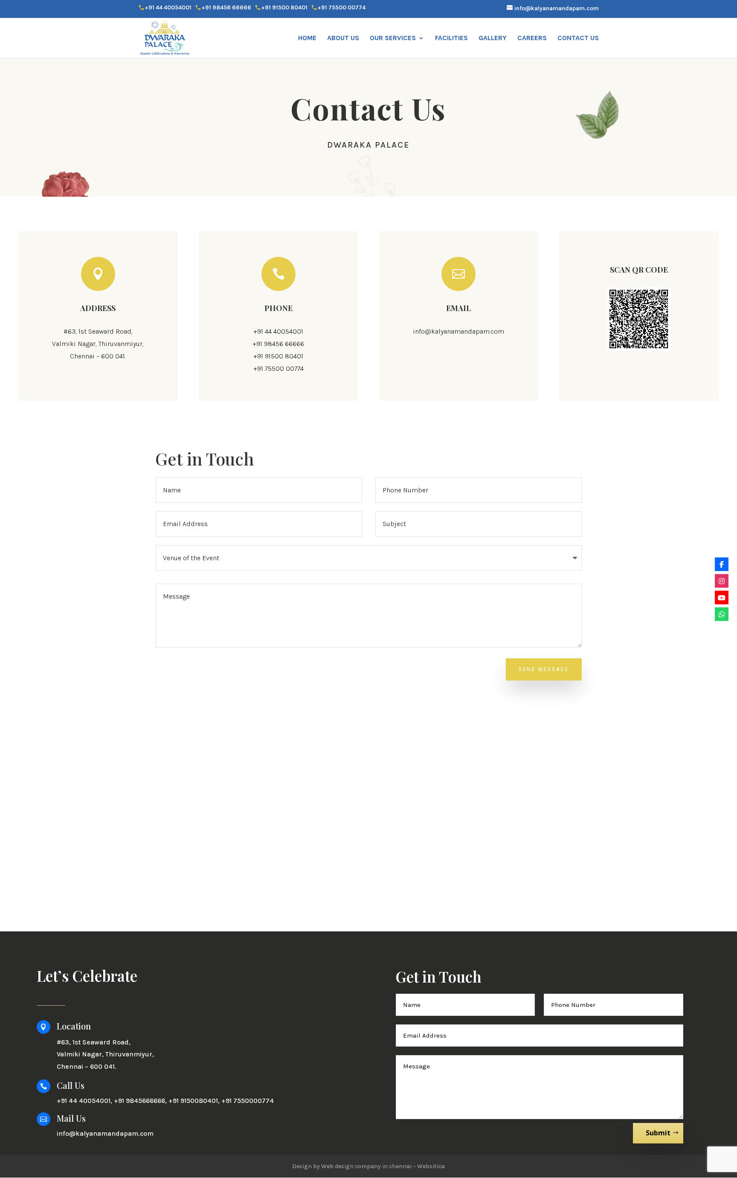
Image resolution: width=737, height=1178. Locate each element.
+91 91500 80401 (284, 7)
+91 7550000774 (247, 1101)
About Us (343, 38)
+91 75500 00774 (341, 7)
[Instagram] (721, 581)
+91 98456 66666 (226, 7)
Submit (658, 1132)
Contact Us (578, 38)
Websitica (431, 1166)
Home (307, 38)
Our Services (393, 38)
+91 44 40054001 (168, 7)
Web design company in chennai (366, 1166)
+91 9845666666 (139, 1101)
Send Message (544, 669)
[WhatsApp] (721, 614)
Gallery (493, 38)
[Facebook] (721, 564)
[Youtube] (721, 597)
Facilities (451, 38)
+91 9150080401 (193, 1101)
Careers (532, 38)
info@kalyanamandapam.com (458, 331)
